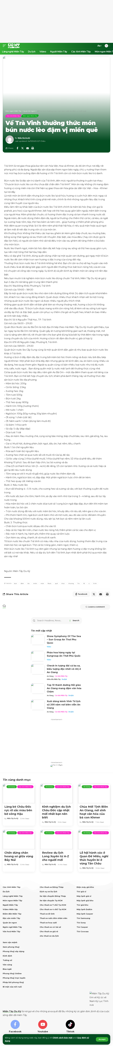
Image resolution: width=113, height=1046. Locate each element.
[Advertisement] (56, 21)
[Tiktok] (70, 1028)
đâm (22, 583)
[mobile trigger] (5, 46)
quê (56, 583)
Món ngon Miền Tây (30, 116)
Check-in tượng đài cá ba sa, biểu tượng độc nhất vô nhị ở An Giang (64, 669)
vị (89, 583)
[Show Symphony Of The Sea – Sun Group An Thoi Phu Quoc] (38, 640)
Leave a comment (96, 607)
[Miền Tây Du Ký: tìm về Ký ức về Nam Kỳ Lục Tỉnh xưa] (13, 46)
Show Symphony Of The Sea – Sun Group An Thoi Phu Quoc (64, 639)
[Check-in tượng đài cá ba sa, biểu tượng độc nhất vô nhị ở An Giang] (38, 669)
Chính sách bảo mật (62, 1038)
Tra (78, 583)
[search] (93, 46)
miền (35, 583)
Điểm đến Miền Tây (53, 679)
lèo (29, 583)
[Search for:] (52, 620)
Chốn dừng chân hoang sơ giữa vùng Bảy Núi (18, 856)
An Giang (50, 676)
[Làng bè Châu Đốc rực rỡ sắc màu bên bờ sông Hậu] (19, 793)
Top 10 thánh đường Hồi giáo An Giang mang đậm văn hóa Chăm (64, 688)
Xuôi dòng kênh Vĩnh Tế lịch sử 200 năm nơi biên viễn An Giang (63, 704)
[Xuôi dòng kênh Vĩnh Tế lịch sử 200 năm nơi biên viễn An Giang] (38, 705)
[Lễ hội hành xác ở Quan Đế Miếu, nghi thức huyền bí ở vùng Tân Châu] (94, 839)
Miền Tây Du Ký (24, 138)
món (42, 583)
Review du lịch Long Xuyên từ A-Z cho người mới (55, 856)
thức (63, 583)
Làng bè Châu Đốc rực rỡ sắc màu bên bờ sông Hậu (18, 810)
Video (49, 647)
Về (84, 583)
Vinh (95, 583)
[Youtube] (42, 1028)
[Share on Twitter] (22, 148)
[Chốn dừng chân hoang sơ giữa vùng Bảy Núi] (19, 839)
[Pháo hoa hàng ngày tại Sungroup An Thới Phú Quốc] (38, 656)
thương (71, 583)
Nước (50, 583)
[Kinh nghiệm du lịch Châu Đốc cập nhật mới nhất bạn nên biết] (56, 793)
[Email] (27, 148)
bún (15, 583)
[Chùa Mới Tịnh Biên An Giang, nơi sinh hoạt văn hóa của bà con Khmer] (94, 793)
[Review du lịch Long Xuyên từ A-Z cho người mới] (56, 839)
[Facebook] (15, 1028)
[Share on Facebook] (17, 148)
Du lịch (64, 679)
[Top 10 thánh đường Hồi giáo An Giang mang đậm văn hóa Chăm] (38, 688)
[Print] (32, 148)
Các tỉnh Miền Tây (13, 116)
